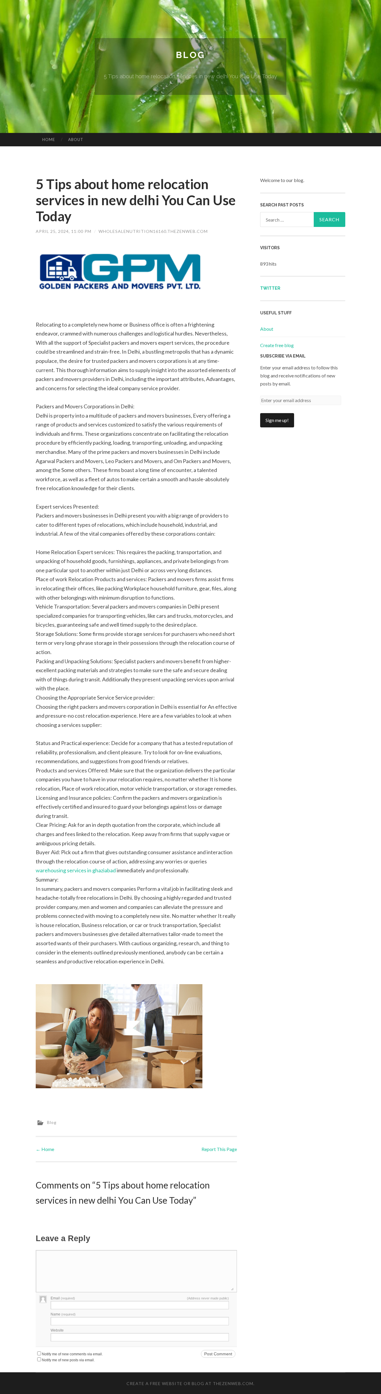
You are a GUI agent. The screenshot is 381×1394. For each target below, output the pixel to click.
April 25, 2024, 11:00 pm (63, 231)
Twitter (270, 288)
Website (57, 1330)
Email (63, 1298)
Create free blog (277, 345)
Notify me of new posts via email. (68, 1360)
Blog (190, 55)
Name (63, 1314)
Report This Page (219, 1149)
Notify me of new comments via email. (72, 1354)
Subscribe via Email (283, 356)
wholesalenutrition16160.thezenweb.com (153, 231)
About (75, 139)
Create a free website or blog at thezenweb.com (190, 1383)
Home (48, 139)
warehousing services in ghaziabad (76, 870)
